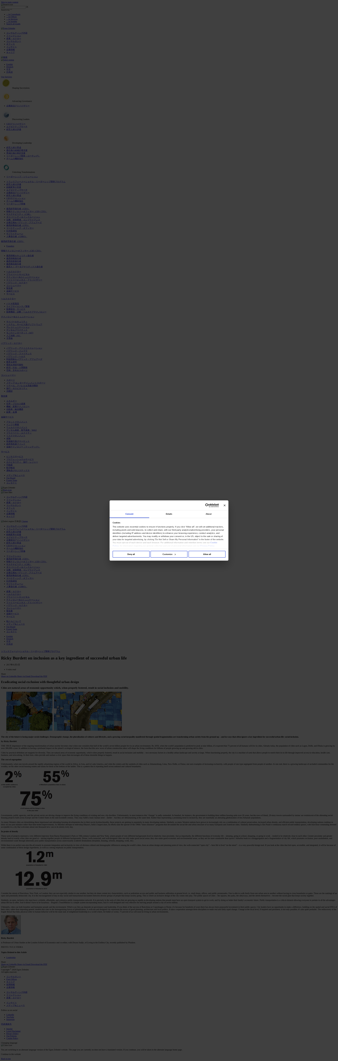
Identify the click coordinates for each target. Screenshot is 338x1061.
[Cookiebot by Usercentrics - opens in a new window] (207, 505)
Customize (167, 554)
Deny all (131, 554)
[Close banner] (225, 505)
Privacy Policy (207, 546)
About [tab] (209, 514)
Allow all (207, 554)
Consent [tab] (129, 514)
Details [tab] (169, 514)
